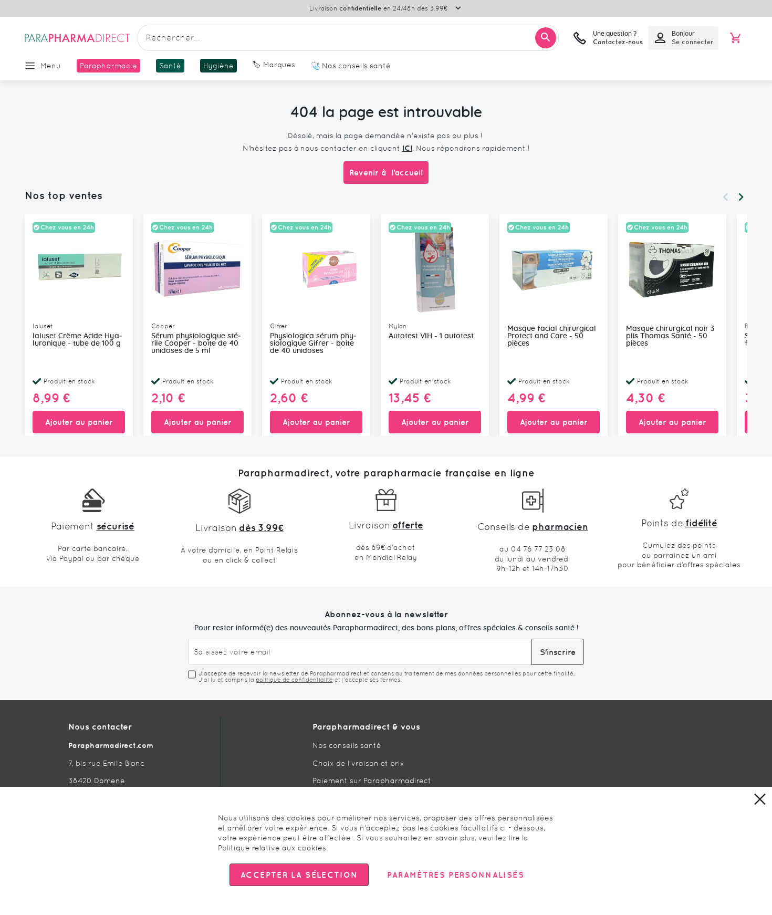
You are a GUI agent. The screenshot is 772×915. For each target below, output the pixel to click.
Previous (725, 197)
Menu (50, 65)
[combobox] (348, 38)
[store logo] (77, 38)
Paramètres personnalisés (455, 874)
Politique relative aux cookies (272, 848)
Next (741, 197)
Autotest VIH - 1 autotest (431, 336)
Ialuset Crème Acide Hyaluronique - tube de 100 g (77, 339)
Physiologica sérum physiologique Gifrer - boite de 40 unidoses (313, 343)
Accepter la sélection (299, 874)
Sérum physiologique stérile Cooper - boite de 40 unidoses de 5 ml (196, 343)
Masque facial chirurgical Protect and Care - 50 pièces (551, 336)
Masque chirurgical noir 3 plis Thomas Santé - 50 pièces (670, 336)
